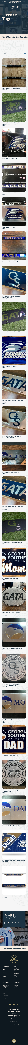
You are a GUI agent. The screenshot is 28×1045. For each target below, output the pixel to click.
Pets (15, 987)
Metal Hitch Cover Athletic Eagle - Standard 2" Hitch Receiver (13, 790)
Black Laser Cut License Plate (9, 158)
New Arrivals (6, 966)
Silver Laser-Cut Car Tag (8, 227)
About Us (5, 998)
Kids (15, 977)
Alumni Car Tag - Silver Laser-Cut (10, 472)
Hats (15, 975)
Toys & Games (16, 969)
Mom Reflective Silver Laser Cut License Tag (12, 720)
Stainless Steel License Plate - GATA (11, 332)
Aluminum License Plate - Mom (10, 578)
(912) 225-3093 (14, 1021)
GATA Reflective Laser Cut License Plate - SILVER (13, 401)
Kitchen (15, 986)
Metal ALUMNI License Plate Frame (11, 88)
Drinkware (16, 985)
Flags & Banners (6, 985)
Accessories (5, 972)
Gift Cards (5, 995)
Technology (16, 988)
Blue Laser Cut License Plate (9, 366)
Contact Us (14, 1018)
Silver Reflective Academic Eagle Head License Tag (12, 649)
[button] (8, 54)
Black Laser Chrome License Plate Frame (12, 261)
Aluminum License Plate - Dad (10, 755)
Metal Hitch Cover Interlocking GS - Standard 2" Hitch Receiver (11, 684)
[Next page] (17, 902)
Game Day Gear (6, 986)
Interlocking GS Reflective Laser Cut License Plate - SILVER (11, 437)
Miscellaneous (16, 978)
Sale (4, 993)
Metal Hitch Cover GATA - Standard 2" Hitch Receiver (12, 613)
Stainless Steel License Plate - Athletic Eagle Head (12, 123)
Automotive (5, 984)
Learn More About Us (14, 923)
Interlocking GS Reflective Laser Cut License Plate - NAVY (11, 296)
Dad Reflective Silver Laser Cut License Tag (13, 826)
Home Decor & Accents (18, 984)
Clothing (4, 970)
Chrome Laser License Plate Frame (11, 896)
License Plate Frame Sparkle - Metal (11, 193)
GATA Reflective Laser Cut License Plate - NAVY (13, 507)
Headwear (16, 970)
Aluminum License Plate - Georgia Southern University (13, 861)
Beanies (15, 976)
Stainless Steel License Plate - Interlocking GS (13, 543)
